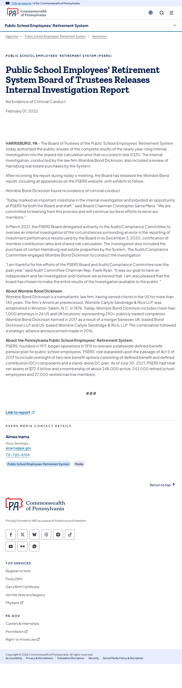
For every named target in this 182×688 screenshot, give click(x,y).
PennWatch (15, 632)
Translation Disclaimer (70, 658)
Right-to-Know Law (21, 639)
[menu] (171, 13)
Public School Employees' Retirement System (46, 25)
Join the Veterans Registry (25, 595)
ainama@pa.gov (18, 448)
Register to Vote (18, 571)
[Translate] (150, 12)
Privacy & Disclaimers (39, 658)
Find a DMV (14, 579)
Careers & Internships (22, 623)
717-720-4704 (18, 455)
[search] (162, 13)
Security (93, 658)
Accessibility (14, 658)
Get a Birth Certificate (22, 587)
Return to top (160, 485)
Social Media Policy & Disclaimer (123, 658)
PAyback (12, 603)
